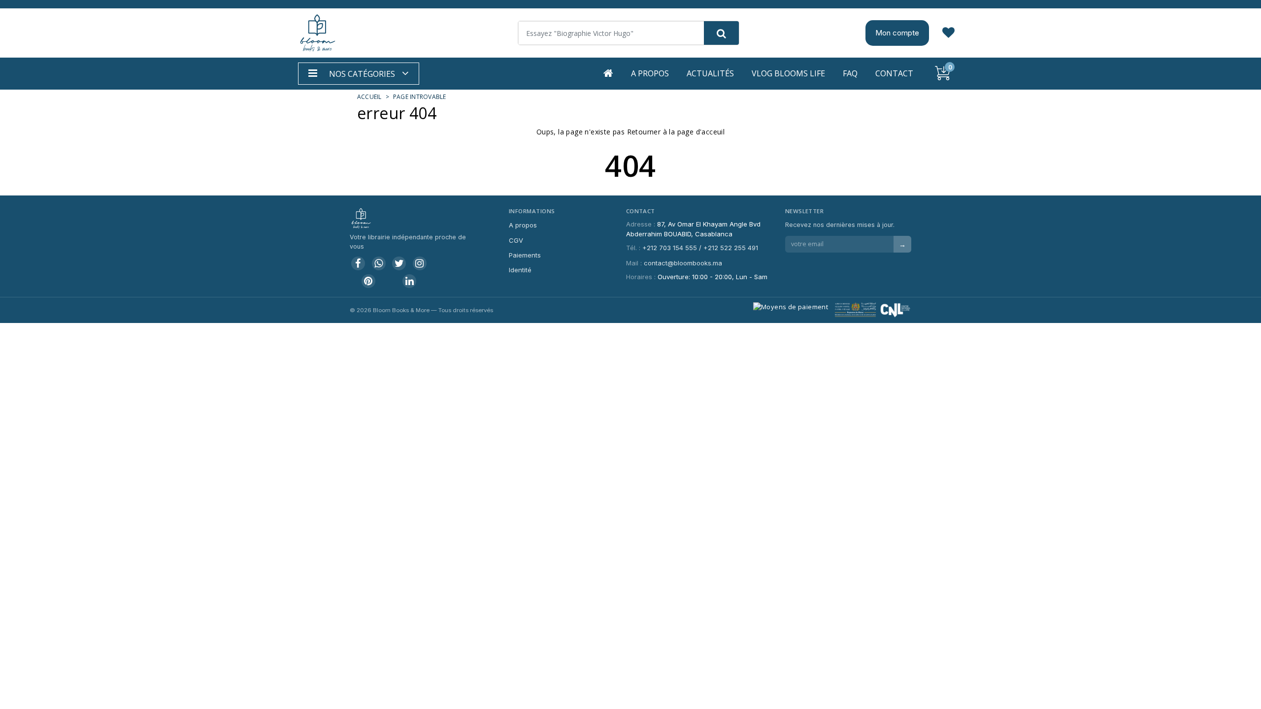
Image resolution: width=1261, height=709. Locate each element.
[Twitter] (399, 263)
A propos (650, 73)
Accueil (369, 97)
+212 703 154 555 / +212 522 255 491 (700, 248)
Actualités (710, 73)
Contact (894, 73)
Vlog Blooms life (788, 73)
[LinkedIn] (409, 281)
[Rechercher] (721, 33)
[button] (358, 74)
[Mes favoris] (948, 33)
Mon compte (897, 32)
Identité (520, 270)
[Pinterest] (368, 281)
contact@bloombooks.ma (683, 263)
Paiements (525, 255)
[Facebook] (358, 263)
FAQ (850, 73)
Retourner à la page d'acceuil (676, 131)
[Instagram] (420, 263)
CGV (516, 240)
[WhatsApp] (379, 263)
